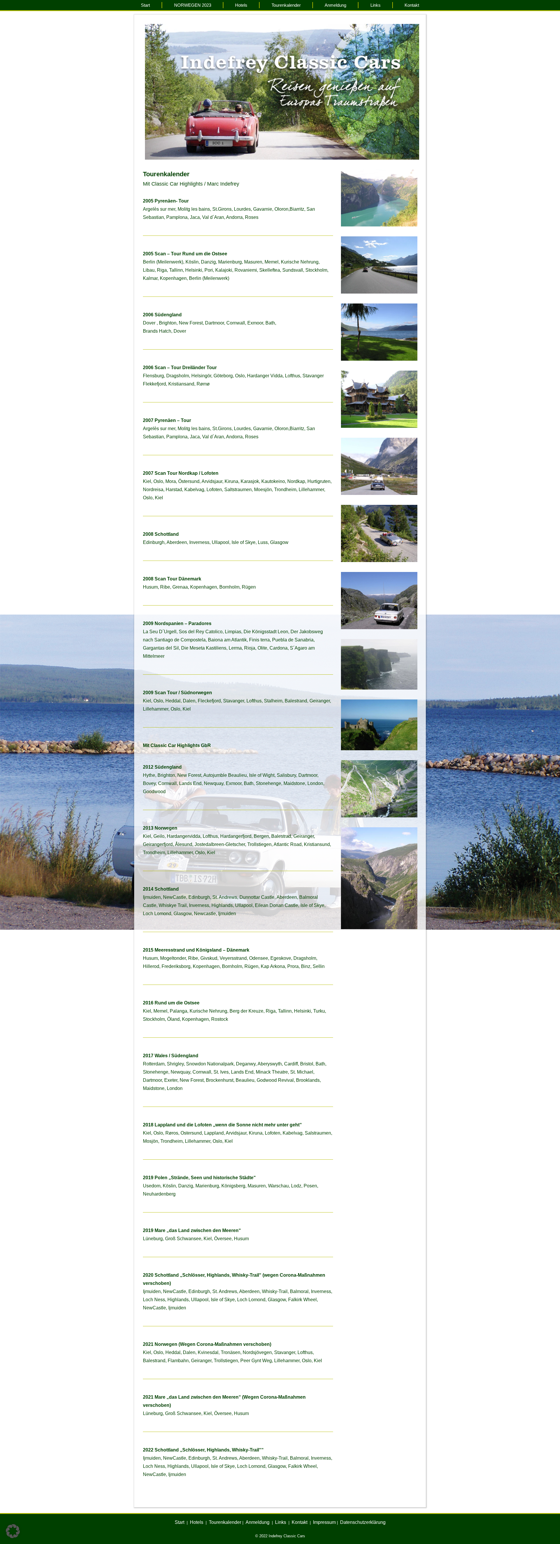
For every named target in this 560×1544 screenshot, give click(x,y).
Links (375, 5)
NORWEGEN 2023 (192, 5)
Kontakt (412, 5)
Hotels (241, 5)
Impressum (324, 1522)
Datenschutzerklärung (363, 1522)
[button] (13, 1531)
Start (145, 5)
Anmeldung (335, 5)
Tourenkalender (286, 5)
